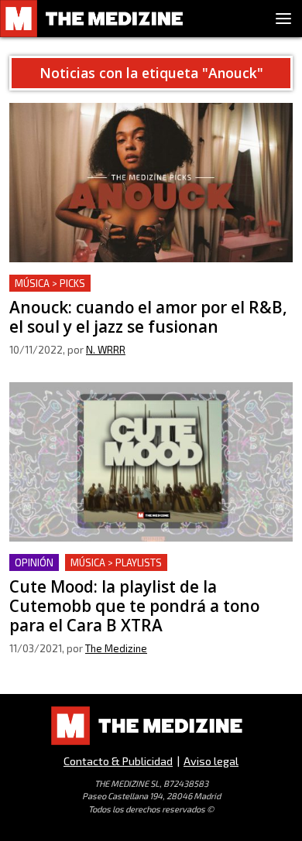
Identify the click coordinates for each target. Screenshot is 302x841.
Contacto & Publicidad (118, 760)
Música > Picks (50, 283)
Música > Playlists (116, 562)
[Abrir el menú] (283, 18)
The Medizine (116, 648)
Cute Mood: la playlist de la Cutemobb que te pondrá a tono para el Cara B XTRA (134, 572)
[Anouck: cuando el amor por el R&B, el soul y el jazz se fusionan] (151, 182)
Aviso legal (211, 760)
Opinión (34, 562)
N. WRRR (105, 350)
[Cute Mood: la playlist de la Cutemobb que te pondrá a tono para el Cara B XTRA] (151, 462)
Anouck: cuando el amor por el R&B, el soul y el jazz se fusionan (140, 292)
